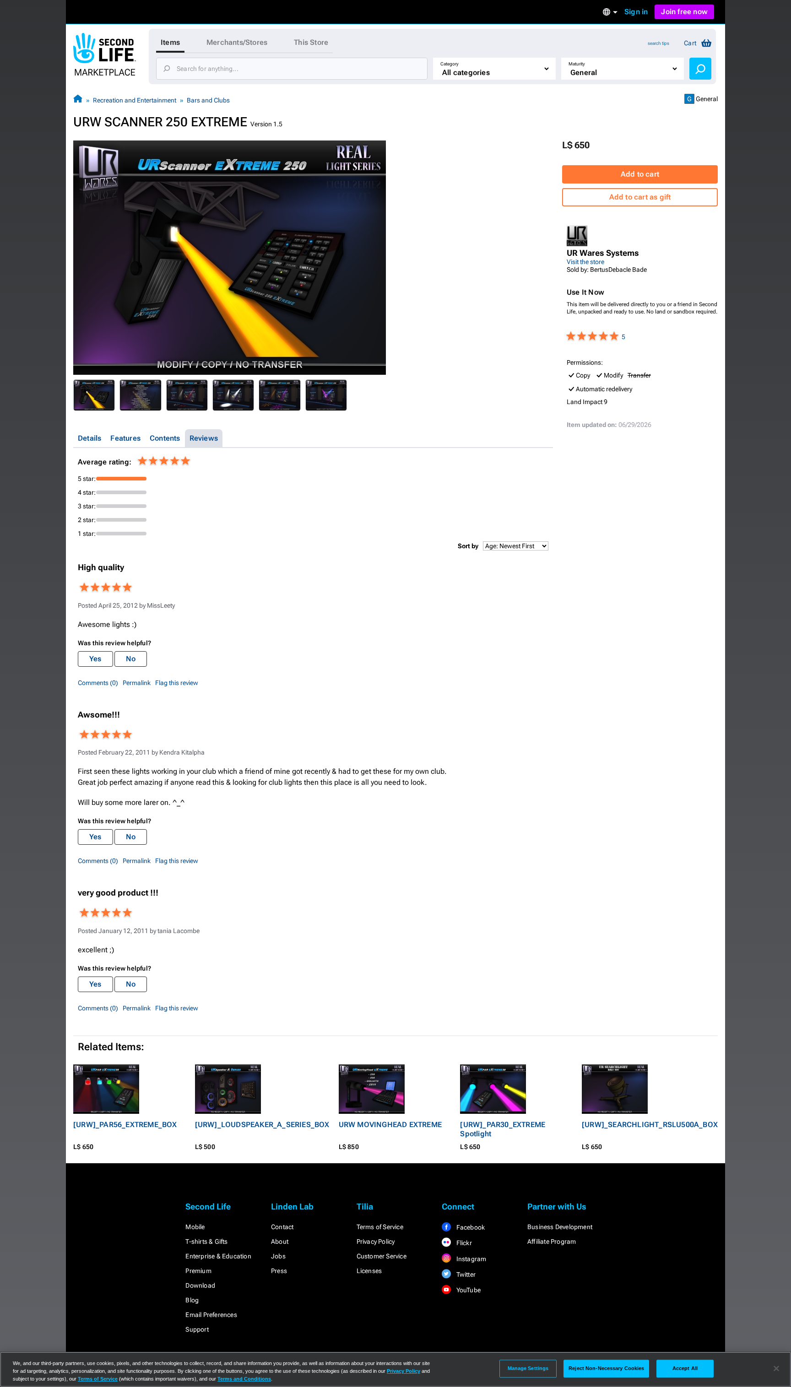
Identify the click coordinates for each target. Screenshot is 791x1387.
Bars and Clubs (208, 100)
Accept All (685, 1368)
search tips (658, 43)
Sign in (636, 11)
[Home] (77, 100)
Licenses (369, 1270)
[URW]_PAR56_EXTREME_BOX (125, 1124)
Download (200, 1285)
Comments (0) (98, 682)
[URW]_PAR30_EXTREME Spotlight (502, 1129)
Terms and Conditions (244, 1379)
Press (279, 1270)
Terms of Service (380, 1226)
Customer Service (381, 1256)
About (279, 1241)
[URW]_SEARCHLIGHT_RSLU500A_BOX (650, 1124)
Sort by (468, 546)
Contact (282, 1226)
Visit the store (585, 261)
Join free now (684, 11)
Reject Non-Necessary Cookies (606, 1368)
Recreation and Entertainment (134, 100)
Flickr (463, 1243)
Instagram (470, 1259)
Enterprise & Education (218, 1256)
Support (196, 1329)
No (130, 658)
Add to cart (640, 174)
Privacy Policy (376, 1241)
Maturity (577, 63)
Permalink (137, 682)
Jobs (278, 1256)
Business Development (559, 1226)
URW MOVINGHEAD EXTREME (390, 1124)
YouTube (468, 1290)
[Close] (776, 1369)
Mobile (195, 1226)
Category (449, 63)
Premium (198, 1270)
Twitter (465, 1274)
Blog (192, 1300)
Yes (95, 658)
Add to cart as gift (640, 197)
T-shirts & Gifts (206, 1241)
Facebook (470, 1227)
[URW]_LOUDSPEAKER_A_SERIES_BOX (262, 1124)
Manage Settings (528, 1368)
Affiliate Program (551, 1241)
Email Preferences (211, 1314)
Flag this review (176, 682)
